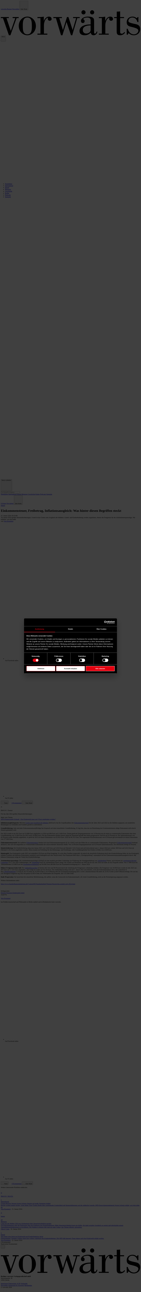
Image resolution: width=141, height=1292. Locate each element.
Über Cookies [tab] (101, 629)
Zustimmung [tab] (39, 629)
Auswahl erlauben (70, 668)
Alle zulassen (100, 668)
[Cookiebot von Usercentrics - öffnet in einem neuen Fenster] (106, 622)
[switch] (59, 660)
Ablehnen (40, 668)
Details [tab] (70, 629)
